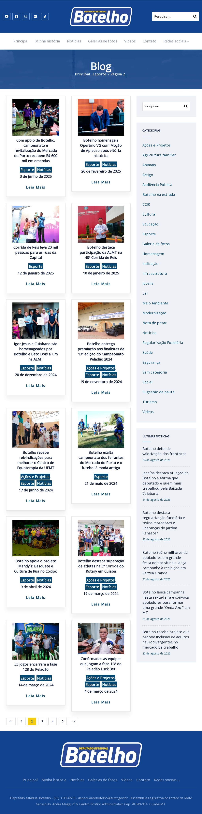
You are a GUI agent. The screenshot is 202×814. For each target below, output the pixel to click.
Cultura (148, 214)
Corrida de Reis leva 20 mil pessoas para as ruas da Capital (35, 252)
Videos (148, 411)
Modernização (154, 313)
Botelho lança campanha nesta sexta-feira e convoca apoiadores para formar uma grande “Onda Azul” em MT (166, 602)
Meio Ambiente (155, 303)
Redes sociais (175, 41)
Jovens (147, 283)
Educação (150, 224)
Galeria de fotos (156, 243)
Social (147, 382)
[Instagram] (26, 16)
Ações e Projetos (100, 368)
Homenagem (153, 253)
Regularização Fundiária (162, 342)
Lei (144, 293)
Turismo (149, 401)
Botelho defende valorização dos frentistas (164, 451)
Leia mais (35, 187)
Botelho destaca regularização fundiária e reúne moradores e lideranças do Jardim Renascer (163, 522)
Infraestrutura (154, 273)
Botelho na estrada (158, 194)
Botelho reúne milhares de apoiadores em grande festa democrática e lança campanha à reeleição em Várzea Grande (165, 562)
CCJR (146, 204)
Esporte (27, 169)
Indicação (150, 263)
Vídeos (130, 41)
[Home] (101, 16)
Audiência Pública (157, 184)
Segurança (151, 362)
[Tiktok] (45, 16)
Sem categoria (154, 372)
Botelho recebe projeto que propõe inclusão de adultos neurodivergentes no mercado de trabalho (166, 639)
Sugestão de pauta (158, 392)
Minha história (47, 41)
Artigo (147, 174)
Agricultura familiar (159, 155)
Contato (149, 41)
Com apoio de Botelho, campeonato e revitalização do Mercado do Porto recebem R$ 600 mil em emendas (35, 150)
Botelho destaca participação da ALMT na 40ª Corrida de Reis (101, 252)
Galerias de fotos (102, 41)
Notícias (74, 41)
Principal (20, 41)
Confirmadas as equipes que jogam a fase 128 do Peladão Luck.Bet (101, 663)
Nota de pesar (154, 322)
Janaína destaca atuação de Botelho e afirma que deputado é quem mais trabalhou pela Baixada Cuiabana (165, 483)
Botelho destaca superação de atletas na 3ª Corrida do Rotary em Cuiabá (101, 566)
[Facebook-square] (16, 16)
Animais (149, 164)
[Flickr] (35, 16)
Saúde (147, 352)
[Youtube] (6, 16)
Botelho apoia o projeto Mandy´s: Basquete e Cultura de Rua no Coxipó (35, 566)
